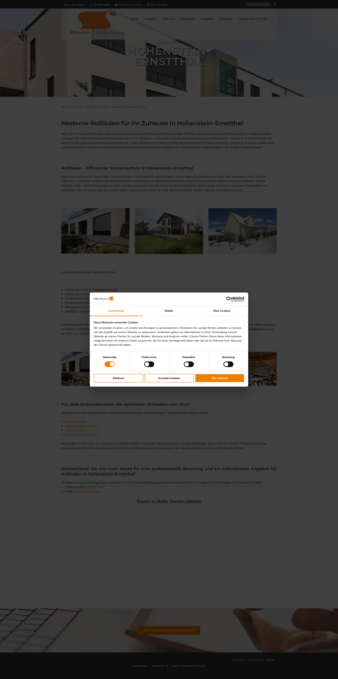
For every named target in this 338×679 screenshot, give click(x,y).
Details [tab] (169, 310)
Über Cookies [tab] (221, 310)
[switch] (149, 364)
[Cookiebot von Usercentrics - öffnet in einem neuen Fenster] (229, 299)
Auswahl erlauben (169, 378)
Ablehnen (118, 378)
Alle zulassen (219, 378)
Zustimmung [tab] (116, 310)
